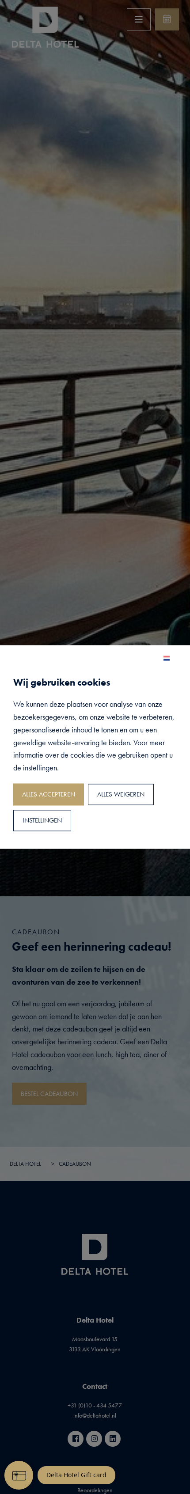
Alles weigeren (120, 794)
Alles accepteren (48, 794)
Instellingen (42, 820)
